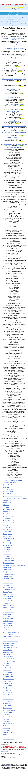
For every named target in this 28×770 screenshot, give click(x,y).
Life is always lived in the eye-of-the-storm (14, 107)
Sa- (19, 23)
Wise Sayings (6, 728)
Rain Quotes (6, 688)
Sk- (21, 23)
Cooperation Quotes (8, 543)
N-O (7, 23)
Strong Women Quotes (9, 710)
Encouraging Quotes (8, 560)
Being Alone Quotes (8, 516)
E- (17, 21)
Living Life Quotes (8, 634)
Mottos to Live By (7, 487)
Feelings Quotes (7, 576)
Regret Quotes (7, 690)
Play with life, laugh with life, (14, 111)
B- (7, 21)
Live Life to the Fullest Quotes (11, 632)
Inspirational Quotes (8, 612)
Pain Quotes (6, 665)
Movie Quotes (6, 654)
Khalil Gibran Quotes (8, 739)
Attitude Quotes (7, 511)
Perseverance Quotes (8, 674)
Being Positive (12, 19)
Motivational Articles (12, 17)
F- (19, 21)
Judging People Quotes (9, 614)
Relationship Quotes (8, 692)
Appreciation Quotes (8, 509)
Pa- (10, 23)
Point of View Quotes (8, 679)
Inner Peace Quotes (8, 605)
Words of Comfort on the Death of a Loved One (15, 498)
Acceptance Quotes (8, 500)
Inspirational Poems (8, 609)
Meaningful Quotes (8, 645)
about (5, 765)
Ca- (10, 21)
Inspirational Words (8, 491)
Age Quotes (6, 507)
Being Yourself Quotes (9, 522)
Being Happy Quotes (8, 518)
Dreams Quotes (7, 554)
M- (5, 23)
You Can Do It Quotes (8, 732)
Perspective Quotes (8, 676)
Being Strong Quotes (8, 520)
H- (24, 21)
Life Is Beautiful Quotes (9, 630)
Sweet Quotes (6, 714)
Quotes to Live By (7, 485)
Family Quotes (7, 569)
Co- (13, 21)
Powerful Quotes (7, 683)
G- (22, 21)
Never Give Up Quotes (9, 659)
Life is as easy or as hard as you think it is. (14, 104)
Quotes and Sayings (14, 480)
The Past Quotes (7, 667)
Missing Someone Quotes (10, 647)
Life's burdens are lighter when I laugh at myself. (14, 144)
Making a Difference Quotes (10, 641)
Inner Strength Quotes (9, 607)
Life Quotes (6, 627)
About (18, 19)
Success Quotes (7, 712)
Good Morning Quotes (9, 589)
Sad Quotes (6, 696)
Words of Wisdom (7, 493)
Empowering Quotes (8, 558)
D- (15, 21)
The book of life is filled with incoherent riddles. (14, 126)
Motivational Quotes (8, 652)
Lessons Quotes (7, 623)
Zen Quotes (6, 734)
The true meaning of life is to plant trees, (14, 69)
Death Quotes (6, 549)
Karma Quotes (7, 616)
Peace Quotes (7, 670)
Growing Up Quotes (8, 594)
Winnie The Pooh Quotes (9, 723)
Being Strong (22, 17)
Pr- (13, 23)
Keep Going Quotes (8, 618)
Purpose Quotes (7, 685)
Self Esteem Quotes (8, 699)
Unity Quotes (6, 721)
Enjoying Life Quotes (8, 563)
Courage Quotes (7, 545)
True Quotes (6, 719)
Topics (2, 21)
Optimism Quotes (7, 663)
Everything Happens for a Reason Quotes (14, 565)
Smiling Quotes (7, 703)
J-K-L (2, 23)
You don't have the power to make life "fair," (14, 84)
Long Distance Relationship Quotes (12, 636)
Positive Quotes (7, 681)
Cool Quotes (6, 540)
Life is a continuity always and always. (14, 48)
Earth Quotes (6, 556)
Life (11, 44)
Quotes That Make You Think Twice (12, 496)
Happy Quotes (7, 598)
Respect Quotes (7, 694)
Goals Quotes (6, 585)
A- (5, 21)
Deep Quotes (6, 551)
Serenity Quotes (7, 701)
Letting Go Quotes (8, 625)
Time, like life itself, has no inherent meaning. (14, 132)
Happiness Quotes (8, 596)
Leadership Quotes (8, 621)
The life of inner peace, (14, 97)
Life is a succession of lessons (14, 147)
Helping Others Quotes (9, 601)
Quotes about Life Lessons (10, 482)
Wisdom (14, 46)
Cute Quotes (6, 547)
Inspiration (3, 17)
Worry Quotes (6, 730)
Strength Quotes (7, 708)
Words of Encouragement (9, 489)
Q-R (16, 23)
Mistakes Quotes (7, 650)
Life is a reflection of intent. (14, 89)
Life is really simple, (14, 121)
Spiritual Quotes (7, 705)
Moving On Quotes (8, 656)
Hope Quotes (6, 603)
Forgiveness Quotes (8, 578)
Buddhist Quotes (7, 529)
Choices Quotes (7, 536)
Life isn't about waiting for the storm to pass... (14, 79)
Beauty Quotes (7, 514)
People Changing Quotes (9, 672)
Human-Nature (16, 44)
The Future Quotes (8, 583)
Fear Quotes (6, 572)
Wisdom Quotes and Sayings (10, 725)
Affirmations (6, 505)
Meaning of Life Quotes (9, 643)
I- (26, 21)
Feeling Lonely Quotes (9, 574)
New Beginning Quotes (9, 661)
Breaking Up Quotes (8, 527)
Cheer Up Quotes (7, 534)
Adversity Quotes (7, 502)
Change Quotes (7, 531)
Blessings (5, 525)
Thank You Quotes (8, 717)
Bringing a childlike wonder (14, 137)
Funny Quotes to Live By (9, 580)
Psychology (23, 44)
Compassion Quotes (8, 538)
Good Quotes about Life (9, 587)
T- (23, 23)
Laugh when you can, (14, 60)
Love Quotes (6, 638)
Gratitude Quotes (7, 592)
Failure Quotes (7, 567)
